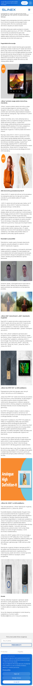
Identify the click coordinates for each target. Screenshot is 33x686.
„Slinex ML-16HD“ (23, 344)
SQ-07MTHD (22, 337)
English (24, 3)
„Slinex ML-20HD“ (16, 342)
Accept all (16, 682)
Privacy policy (6, 670)
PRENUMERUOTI (16, 645)
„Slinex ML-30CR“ (6, 346)
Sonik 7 (30, 337)
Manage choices (16, 678)
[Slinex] (9, 10)
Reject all (16, 674)
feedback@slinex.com (7, 616)
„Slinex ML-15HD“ (12, 344)
